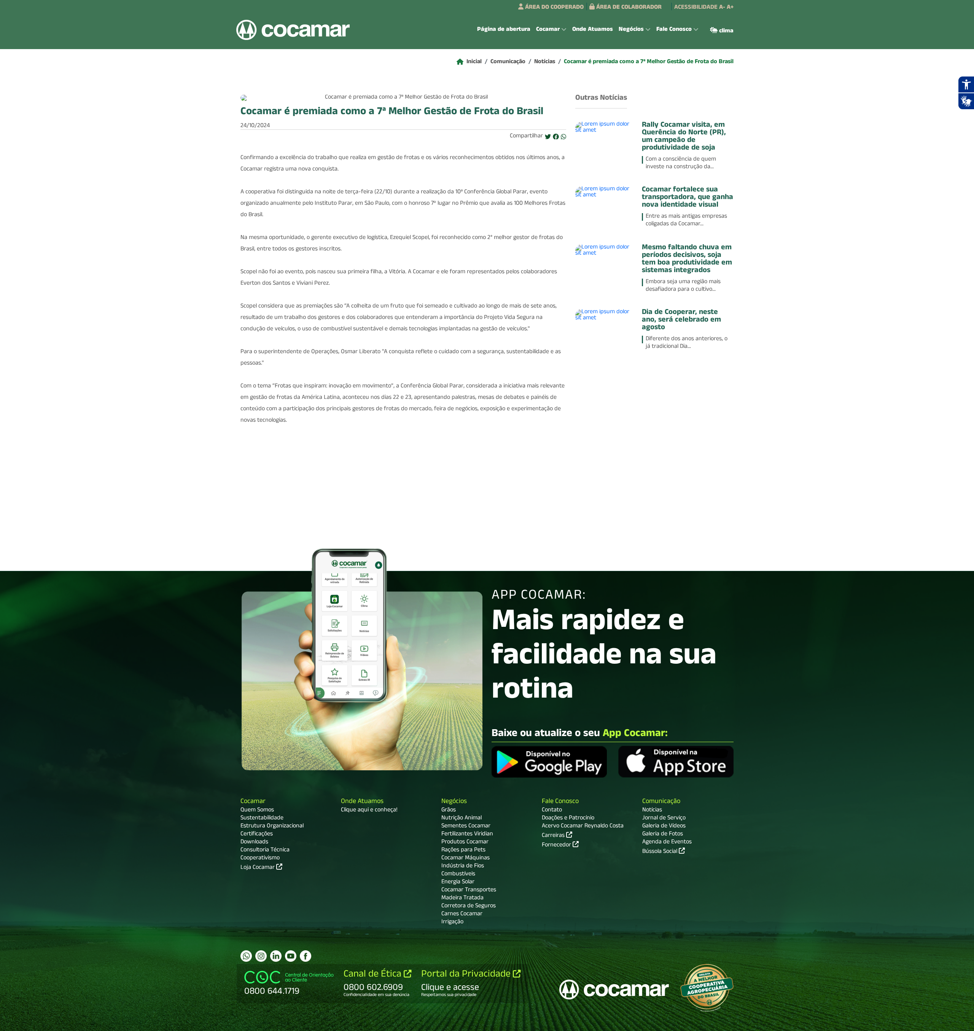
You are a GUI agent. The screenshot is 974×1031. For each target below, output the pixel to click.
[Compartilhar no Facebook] (556, 137)
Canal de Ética (374, 975)
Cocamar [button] (548, 30)
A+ (730, 8)
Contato (552, 810)
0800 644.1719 (271, 992)
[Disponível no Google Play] (549, 763)
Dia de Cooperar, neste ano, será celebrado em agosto (681, 320)
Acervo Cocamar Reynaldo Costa (583, 826)
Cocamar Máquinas (465, 858)
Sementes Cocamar (465, 826)
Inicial (474, 62)
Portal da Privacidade (467, 975)
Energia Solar (457, 882)
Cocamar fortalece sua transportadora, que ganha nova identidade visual (687, 197)
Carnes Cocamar (461, 914)
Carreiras (554, 835)
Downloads (254, 842)
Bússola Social (660, 852)
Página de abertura (503, 30)
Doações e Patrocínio (568, 818)
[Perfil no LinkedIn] (276, 956)
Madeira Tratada (462, 898)
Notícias (544, 62)
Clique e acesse (450, 988)
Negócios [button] (631, 30)
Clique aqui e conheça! (369, 810)
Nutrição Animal (461, 818)
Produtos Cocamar (465, 842)
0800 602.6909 (373, 988)
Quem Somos (257, 810)
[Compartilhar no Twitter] (548, 137)
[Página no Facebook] (305, 956)
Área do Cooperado (554, 8)
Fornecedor (557, 845)
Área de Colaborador (628, 8)
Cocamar (253, 802)
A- (722, 8)
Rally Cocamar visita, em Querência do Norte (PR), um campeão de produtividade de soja (684, 137)
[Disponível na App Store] (676, 763)
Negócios (454, 802)
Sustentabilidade (261, 818)
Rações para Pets (463, 850)
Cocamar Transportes (468, 890)
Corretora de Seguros (468, 906)
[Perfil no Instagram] (261, 956)
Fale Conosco (560, 802)
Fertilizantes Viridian (467, 834)
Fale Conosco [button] (674, 30)
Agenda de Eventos (667, 842)
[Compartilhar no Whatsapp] (563, 137)
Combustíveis (458, 874)
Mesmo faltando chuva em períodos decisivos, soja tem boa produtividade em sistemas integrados (687, 259)
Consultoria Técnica (265, 850)
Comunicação (507, 62)
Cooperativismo (260, 858)
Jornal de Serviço (664, 818)
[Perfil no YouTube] (290, 956)
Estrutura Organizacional (272, 826)
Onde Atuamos (592, 30)
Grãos (448, 810)
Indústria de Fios (462, 866)
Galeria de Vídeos (664, 826)
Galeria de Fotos (662, 834)
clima (726, 31)
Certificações (256, 834)
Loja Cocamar (258, 868)
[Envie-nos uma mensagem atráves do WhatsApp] (246, 956)
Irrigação (452, 922)
